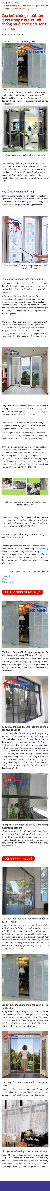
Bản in (4, 579)
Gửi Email (6, 576)
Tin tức (16, 2)
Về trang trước (8, 582)
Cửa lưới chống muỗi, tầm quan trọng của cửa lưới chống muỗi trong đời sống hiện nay (25, 654)
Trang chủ (6, 2)
